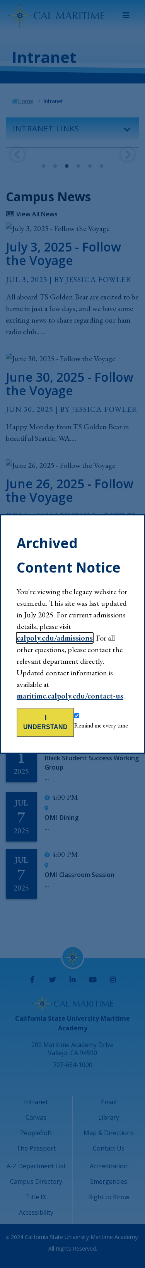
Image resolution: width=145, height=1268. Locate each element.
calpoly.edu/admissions (55, 638)
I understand (45, 722)
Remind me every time (101, 725)
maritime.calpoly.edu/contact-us (70, 696)
